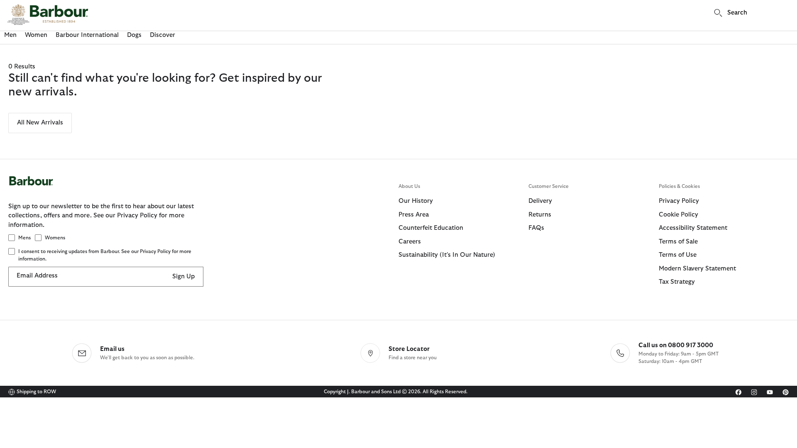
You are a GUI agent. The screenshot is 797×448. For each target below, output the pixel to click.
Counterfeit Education (430, 228)
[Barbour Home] (47, 14)
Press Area (413, 215)
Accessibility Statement (693, 228)
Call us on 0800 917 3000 (675, 345)
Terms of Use (678, 255)
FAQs (536, 228)
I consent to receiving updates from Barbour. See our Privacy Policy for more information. (104, 255)
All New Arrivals (40, 122)
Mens (24, 237)
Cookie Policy (678, 215)
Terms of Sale (678, 242)
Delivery (540, 201)
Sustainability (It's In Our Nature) (446, 255)
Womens (55, 237)
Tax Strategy (677, 282)
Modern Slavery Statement (697, 268)
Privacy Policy (679, 201)
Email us (112, 349)
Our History (415, 201)
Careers (409, 242)
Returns (539, 215)
